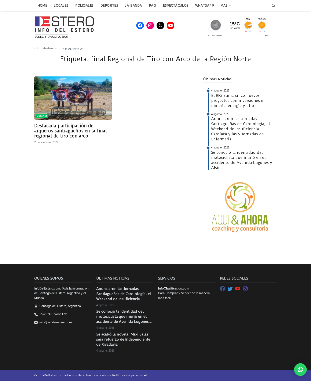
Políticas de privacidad (129, 375)
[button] (300, 369)
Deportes (109, 5)
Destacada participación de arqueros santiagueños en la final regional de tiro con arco (70, 131)
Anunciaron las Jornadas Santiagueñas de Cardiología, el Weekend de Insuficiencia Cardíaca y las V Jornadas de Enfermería (123, 294)
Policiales (84, 5)
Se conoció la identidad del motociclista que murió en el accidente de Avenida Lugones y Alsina (124, 316)
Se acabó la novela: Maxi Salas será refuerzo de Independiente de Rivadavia (123, 339)
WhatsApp (204, 5)
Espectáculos (176, 5)
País (152, 5)
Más (224, 5)
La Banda (133, 5)
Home (42, 5)
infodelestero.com (47, 48)
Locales (61, 5)
